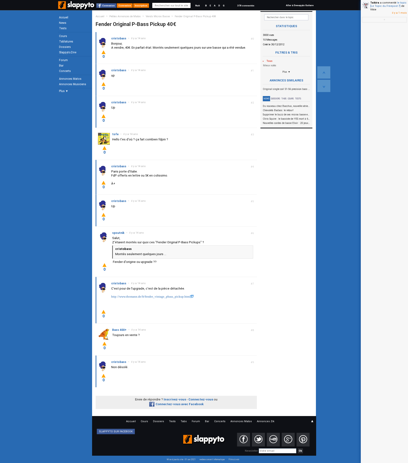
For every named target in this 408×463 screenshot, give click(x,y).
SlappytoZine (67, 52)
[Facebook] (243, 439)
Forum (63, 60)
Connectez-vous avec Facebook (180, 404)
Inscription (141, 5)
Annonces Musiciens (72, 84)
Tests (63, 28)
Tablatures (66, 41)
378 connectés (245, 5)
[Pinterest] (303, 439)
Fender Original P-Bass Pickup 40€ (195, 16)
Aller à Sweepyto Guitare (300, 5)
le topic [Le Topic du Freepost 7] (388, 4)
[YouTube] (273, 439)
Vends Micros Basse (158, 16)
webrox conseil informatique (212, 459)
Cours (63, 36)
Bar (61, 65)
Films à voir (234, 459)
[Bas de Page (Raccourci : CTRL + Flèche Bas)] (323, 86)
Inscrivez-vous (175, 399)
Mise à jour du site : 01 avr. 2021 (181, 459)
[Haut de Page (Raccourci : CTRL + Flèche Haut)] (323, 72)
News (62, 23)
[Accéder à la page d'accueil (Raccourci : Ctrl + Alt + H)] (76, 7)
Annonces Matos (70, 78)
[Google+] (288, 439)
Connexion (108, 5)
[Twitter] (258, 439)
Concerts (65, 71)
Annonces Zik (265, 421)
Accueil (63, 17)
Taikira (374, 2)
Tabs (283, 98)
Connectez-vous (200, 399)
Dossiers (65, 47)
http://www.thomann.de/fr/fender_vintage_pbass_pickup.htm (150, 296)
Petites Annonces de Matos (125, 16)
